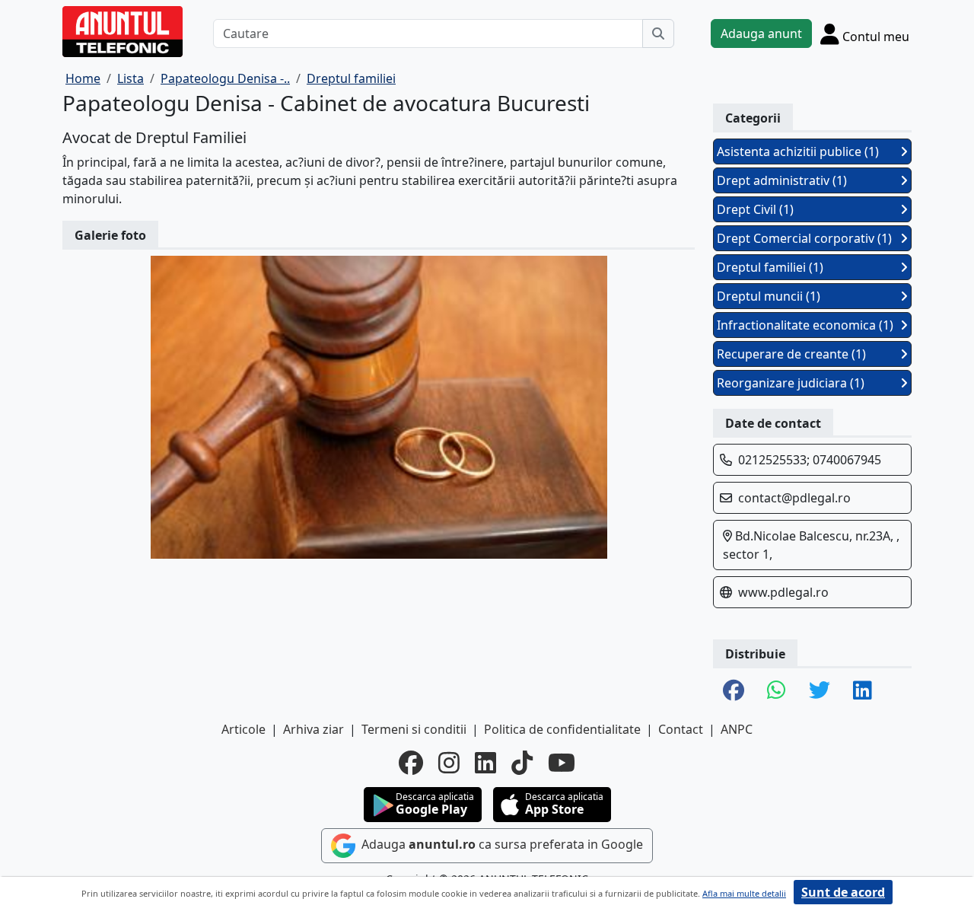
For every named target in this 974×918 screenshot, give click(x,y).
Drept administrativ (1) (782, 180)
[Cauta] (658, 33)
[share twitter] (819, 691)
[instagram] (449, 762)
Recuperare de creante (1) (791, 354)
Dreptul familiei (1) (770, 267)
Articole (243, 729)
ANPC (737, 729)
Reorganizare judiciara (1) (790, 383)
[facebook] (411, 762)
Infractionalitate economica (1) (805, 325)
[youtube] (561, 762)
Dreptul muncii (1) (768, 296)
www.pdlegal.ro (783, 592)
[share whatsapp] (776, 691)
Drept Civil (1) (755, 209)
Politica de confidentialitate (562, 729)
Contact (680, 729)
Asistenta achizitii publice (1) (798, 151)
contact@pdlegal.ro (794, 497)
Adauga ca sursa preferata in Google (500, 844)
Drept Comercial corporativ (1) (804, 238)
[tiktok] (522, 762)
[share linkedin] (862, 691)
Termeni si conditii (413, 729)
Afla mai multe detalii (744, 893)
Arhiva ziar (313, 729)
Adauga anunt (761, 33)
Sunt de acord (843, 892)
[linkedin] (485, 762)
